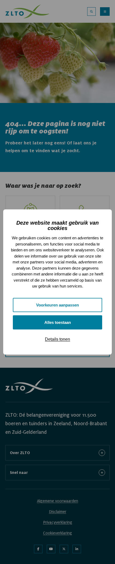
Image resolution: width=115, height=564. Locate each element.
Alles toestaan (57, 322)
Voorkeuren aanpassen (57, 305)
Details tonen (57, 339)
